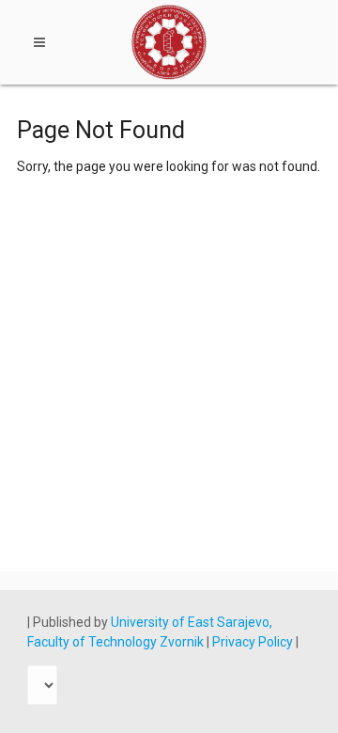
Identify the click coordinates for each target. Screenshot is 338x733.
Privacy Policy (254, 641)
